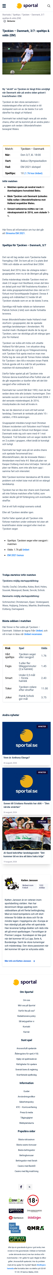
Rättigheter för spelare (26, 1064)
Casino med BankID (26, 1166)
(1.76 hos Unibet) (33, 173)
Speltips (16, 14)
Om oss (26, 1000)
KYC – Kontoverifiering (26, 1107)
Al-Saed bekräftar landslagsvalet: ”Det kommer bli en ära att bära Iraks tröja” (24, 854)
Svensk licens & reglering (26, 1069)
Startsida (6, 14)
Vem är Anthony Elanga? (17, 757)
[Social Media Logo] (21, 1187)
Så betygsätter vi (26, 1021)
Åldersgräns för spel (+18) (26, 1053)
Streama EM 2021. (15, 233)
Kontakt (26, 1026)
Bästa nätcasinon (26, 1139)
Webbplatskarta (26, 1123)
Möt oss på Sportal (26, 1005)
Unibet (25, 550)
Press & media (26, 1112)
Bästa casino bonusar (26, 1144)
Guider (27, 1091)
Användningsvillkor (26, 1096)
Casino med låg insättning (26, 1171)
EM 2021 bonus (15, 555)
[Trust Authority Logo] (17, 1211)
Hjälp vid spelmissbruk (26, 1059)
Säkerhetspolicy (26, 1102)
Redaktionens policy (26, 1016)
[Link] (26, 738)
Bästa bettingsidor (26, 1150)
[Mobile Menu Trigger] (4, 6)
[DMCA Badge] (17, 1200)
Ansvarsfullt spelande (26, 1048)
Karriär (26, 1032)
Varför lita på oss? (26, 1010)
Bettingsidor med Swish (26, 1160)
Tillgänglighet (26, 1117)
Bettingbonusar (26, 1155)
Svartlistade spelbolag (26, 1075)
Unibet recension (33, 634)
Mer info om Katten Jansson (18, 961)
